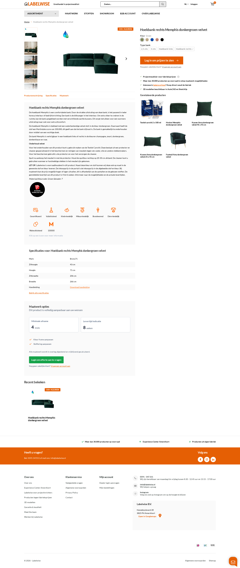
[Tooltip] (178, 77)
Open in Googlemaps (147, 516)
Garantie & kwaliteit (32, 507)
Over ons (28, 483)
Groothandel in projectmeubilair (66, 4)
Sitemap (212, 560)
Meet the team (30, 512)
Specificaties (51, 95)
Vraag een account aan (171, 67)
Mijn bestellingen (106, 488)
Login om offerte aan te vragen (46, 359)
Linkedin (213, 459)
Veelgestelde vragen (74, 483)
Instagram (206, 459)
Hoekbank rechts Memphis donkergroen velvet (41, 419)
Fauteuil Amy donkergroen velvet (177, 155)
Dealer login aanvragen (109, 483)
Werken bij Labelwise (33, 517)
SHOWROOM (107, 13)
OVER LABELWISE (151, 13)
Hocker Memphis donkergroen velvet (174, 123)
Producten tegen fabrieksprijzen (38, 497)
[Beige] (147, 40)
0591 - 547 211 (146, 477)
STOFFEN (89, 13)
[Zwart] (162, 40)
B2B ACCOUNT (128, 13)
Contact (69, 497)
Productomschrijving (33, 95)
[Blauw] (152, 40)
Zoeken (162, 4)
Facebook (200, 459)
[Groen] (142, 40)
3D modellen (29, 502)
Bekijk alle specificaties (39, 293)
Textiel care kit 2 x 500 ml (150, 122)
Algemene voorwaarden (76, 488)
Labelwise (36, 560)
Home (26, 22)
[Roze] (157, 40)
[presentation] (126, 58)
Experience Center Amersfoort (37, 488)
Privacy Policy (72, 492)
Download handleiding (80, 287)
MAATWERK (71, 13)
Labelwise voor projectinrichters (38, 492)
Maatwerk (64, 95)
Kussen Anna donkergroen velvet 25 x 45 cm (151, 155)
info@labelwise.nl (147, 484)
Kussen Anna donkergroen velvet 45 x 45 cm (203, 123)
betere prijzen (159, 85)
